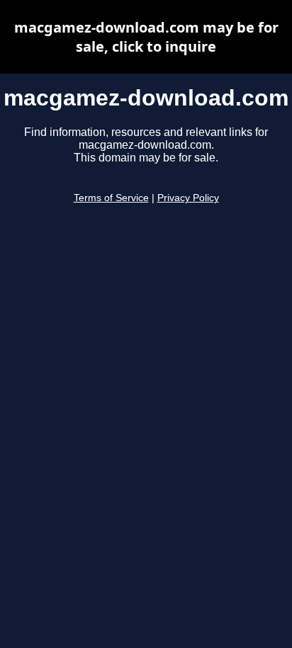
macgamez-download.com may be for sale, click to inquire (146, 37)
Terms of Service (111, 198)
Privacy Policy (188, 198)
